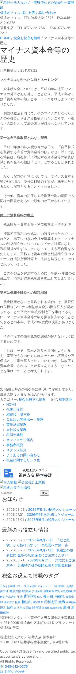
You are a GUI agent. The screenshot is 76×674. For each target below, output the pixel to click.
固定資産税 (66, 591)
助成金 (26, 591)
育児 (16, 607)
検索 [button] (44, 493)
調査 (28, 607)
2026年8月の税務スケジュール (52, 509)
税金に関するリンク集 (23, 460)
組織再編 (71, 602)
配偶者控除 (56, 607)
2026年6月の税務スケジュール (51, 519)
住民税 (4, 591)
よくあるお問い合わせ (23, 455)
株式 (39, 597)
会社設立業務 (16, 430)
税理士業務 (14, 435)
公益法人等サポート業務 (24, 419)
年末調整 (11, 596)
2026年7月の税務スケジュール (50, 514)
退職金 (45, 607)
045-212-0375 (16, 666)
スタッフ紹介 (16, 450)
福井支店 (27, 13)
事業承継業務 (16, 425)
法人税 (48, 596)
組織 (61, 602)
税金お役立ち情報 (32, 399)
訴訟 (22, 607)
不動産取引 (59, 586)
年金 (20, 596)
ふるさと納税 (7, 586)
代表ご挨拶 (14, 409)
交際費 (69, 586)
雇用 (66, 607)
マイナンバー (45, 586)
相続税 (27, 602)
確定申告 (38, 602)
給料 (10, 607)
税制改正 (65, 399)
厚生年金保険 (51, 591)
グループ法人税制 (26, 586)
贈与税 (36, 607)
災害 (17, 602)
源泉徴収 (9, 602)
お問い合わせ (45, 13)
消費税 (59, 596)
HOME (11, 404)
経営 (3, 607)
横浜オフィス (10, 13)
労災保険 (37, 591)
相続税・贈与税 (18, 414)
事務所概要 (14, 445)
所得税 (30, 596)
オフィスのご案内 (19, 440)
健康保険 (15, 591)
